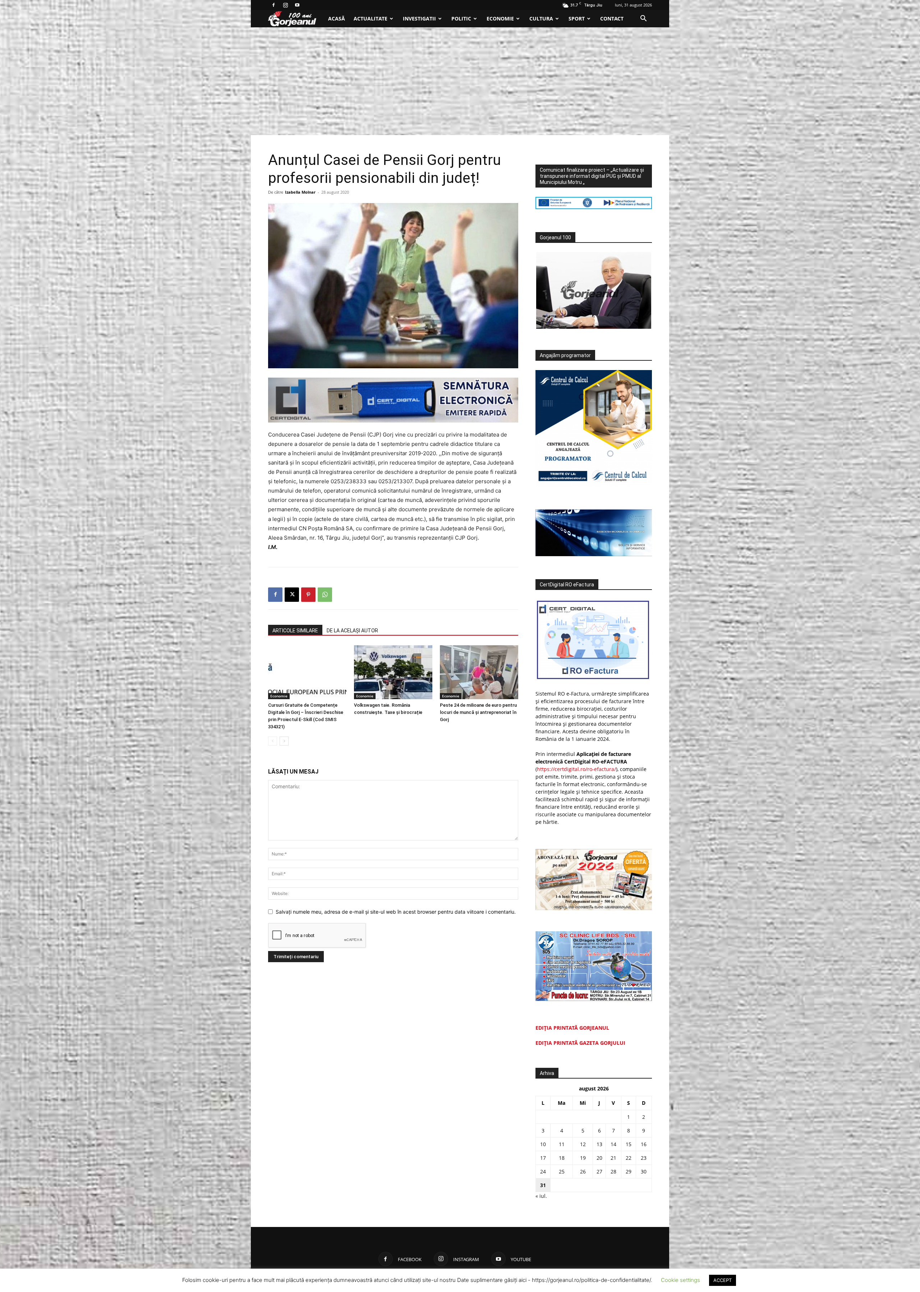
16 (644, 1144)
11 (562, 1144)
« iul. (541, 1195)
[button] (643, 19)
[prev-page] (272, 741)
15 (628, 1144)
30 (644, 1171)
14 (613, 1144)
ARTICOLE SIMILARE (295, 630)
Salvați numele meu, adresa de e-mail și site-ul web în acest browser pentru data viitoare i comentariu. (396, 912)
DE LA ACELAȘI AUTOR (352, 630)
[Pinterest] (308, 594)
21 (613, 1157)
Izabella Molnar (300, 192)
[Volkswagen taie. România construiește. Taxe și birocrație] (393, 672)
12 (583, 1144)
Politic (461, 18)
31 (543, 1185)
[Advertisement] (460, 81)
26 (583, 1171)
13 (599, 1144)
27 (599, 1171)
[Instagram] (285, 5)
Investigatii (419, 18)
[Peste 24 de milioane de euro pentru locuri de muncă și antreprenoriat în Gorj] (479, 672)
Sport (577, 18)
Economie (500, 18)
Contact (612, 18)
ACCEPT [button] (722, 1280)
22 (628, 1157)
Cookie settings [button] (680, 1280)
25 (562, 1171)
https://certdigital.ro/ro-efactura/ (576, 769)
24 (543, 1171)
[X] (292, 594)
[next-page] (284, 741)
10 (543, 1144)
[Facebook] (273, 5)
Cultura (541, 18)
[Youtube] (297, 5)
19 (583, 1157)
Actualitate (370, 18)
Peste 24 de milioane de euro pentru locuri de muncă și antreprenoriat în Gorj (478, 712)
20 (599, 1157)
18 (562, 1157)
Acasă (336, 18)
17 (543, 1157)
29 (628, 1171)
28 (613, 1171)
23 (644, 1157)
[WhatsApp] (325, 594)
